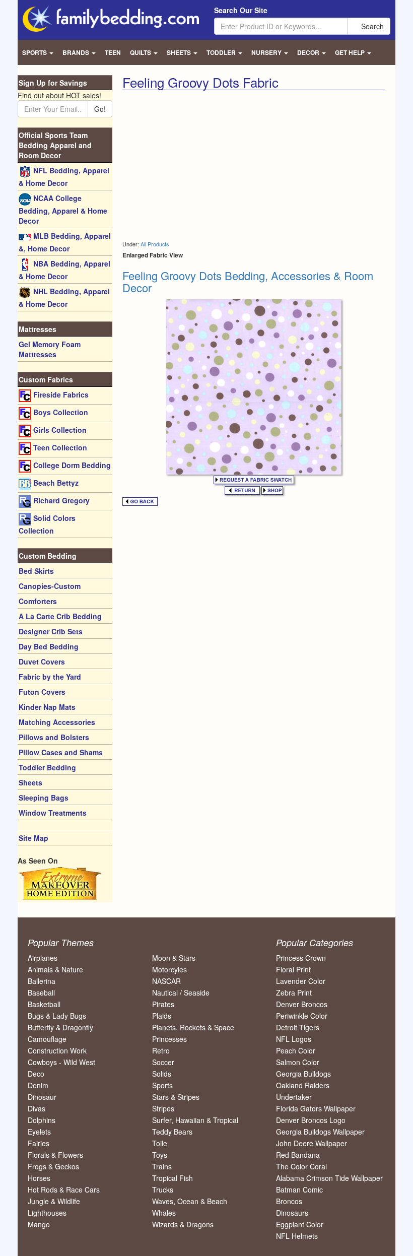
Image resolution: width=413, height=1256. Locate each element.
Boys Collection (59, 412)
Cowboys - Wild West (61, 1062)
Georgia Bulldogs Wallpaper (320, 1132)
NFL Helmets (297, 1236)
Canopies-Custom (50, 586)
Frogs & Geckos (53, 1166)
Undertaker (294, 1097)
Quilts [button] (141, 52)
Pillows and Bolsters (54, 737)
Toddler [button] (221, 52)
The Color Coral (301, 1166)
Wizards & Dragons (183, 1224)
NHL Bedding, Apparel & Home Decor (64, 297)
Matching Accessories (57, 722)
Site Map (33, 838)
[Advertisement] (207, 165)
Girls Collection (59, 430)
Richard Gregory (60, 500)
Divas (36, 1108)
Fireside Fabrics (60, 394)
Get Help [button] (350, 52)
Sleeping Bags (43, 797)
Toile (159, 1143)
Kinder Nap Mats (47, 707)
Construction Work (57, 1050)
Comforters (38, 601)
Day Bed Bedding (49, 646)
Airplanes (42, 958)
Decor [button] (309, 52)
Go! (100, 109)
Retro (161, 1050)
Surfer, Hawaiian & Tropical (195, 1120)
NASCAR (166, 981)
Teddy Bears (172, 1132)
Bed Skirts (36, 571)
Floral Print (293, 969)
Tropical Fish (172, 1178)
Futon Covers (42, 692)
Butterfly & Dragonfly (60, 1027)
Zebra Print (294, 992)
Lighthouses (47, 1213)
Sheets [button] (179, 52)
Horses (39, 1178)
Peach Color (295, 1050)
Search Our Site (240, 10)
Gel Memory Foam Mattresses (50, 349)
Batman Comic (299, 1189)
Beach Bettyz (55, 483)
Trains (162, 1166)
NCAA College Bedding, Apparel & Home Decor (63, 209)
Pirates (163, 1004)
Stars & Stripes (175, 1097)
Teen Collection (59, 447)
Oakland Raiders (302, 1085)
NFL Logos (293, 1039)
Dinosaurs (292, 1213)
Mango (39, 1224)
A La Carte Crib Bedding (60, 616)
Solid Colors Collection (47, 524)
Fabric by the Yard (50, 677)
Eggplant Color (299, 1224)
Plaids (161, 1016)
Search (371, 26)
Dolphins (41, 1120)
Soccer (163, 1062)
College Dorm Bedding (71, 465)
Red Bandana (298, 1155)
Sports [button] (35, 52)
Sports (162, 1085)
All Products (155, 244)
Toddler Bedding (47, 767)
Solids (161, 1074)
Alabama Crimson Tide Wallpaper (329, 1178)
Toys (159, 1155)
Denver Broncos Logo (311, 1120)
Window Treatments (53, 813)
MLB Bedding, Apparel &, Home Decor (65, 242)
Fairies (38, 1143)
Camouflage (47, 1039)
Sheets (30, 782)
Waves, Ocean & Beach (189, 1201)
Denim (38, 1085)
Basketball (44, 1004)
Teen (113, 52)
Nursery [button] (267, 52)
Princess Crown (301, 958)
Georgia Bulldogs (303, 1074)
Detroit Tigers (297, 1027)
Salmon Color (297, 1062)
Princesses (169, 1039)
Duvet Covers (42, 661)
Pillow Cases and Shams (61, 752)
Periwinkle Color (301, 1016)
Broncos (289, 1201)
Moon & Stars (173, 958)
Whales (164, 1213)
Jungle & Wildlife (54, 1201)
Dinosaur (42, 1097)
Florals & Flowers (55, 1155)
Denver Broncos (301, 1004)
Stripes (163, 1108)
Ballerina (41, 981)
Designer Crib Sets (51, 631)
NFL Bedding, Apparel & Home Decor (64, 176)
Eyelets (39, 1132)
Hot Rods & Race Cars (64, 1189)
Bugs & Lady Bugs (57, 1016)
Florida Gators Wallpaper (316, 1108)
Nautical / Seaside (181, 992)
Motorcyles (169, 969)
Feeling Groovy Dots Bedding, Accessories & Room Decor (247, 281)
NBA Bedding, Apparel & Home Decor (64, 269)
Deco (36, 1074)
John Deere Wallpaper (311, 1143)
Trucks (162, 1189)
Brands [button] (76, 52)
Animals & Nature (55, 969)
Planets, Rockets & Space (193, 1027)
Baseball (41, 992)
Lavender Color (300, 981)
